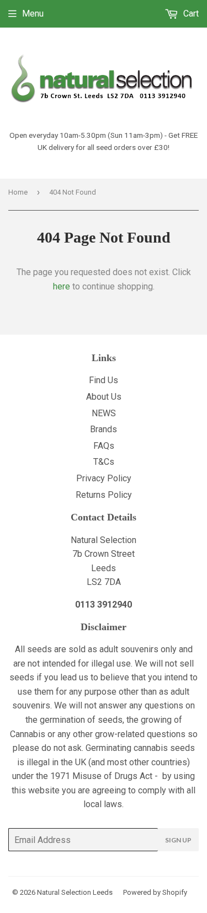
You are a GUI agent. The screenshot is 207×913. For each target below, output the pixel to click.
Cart (190, 13)
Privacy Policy (103, 478)
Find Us (103, 380)
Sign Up (178, 840)
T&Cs (103, 461)
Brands (103, 429)
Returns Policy (104, 495)
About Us (103, 396)
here (61, 286)
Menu (33, 13)
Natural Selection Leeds (75, 892)
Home (18, 192)
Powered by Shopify (155, 892)
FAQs (103, 446)
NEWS (104, 413)
